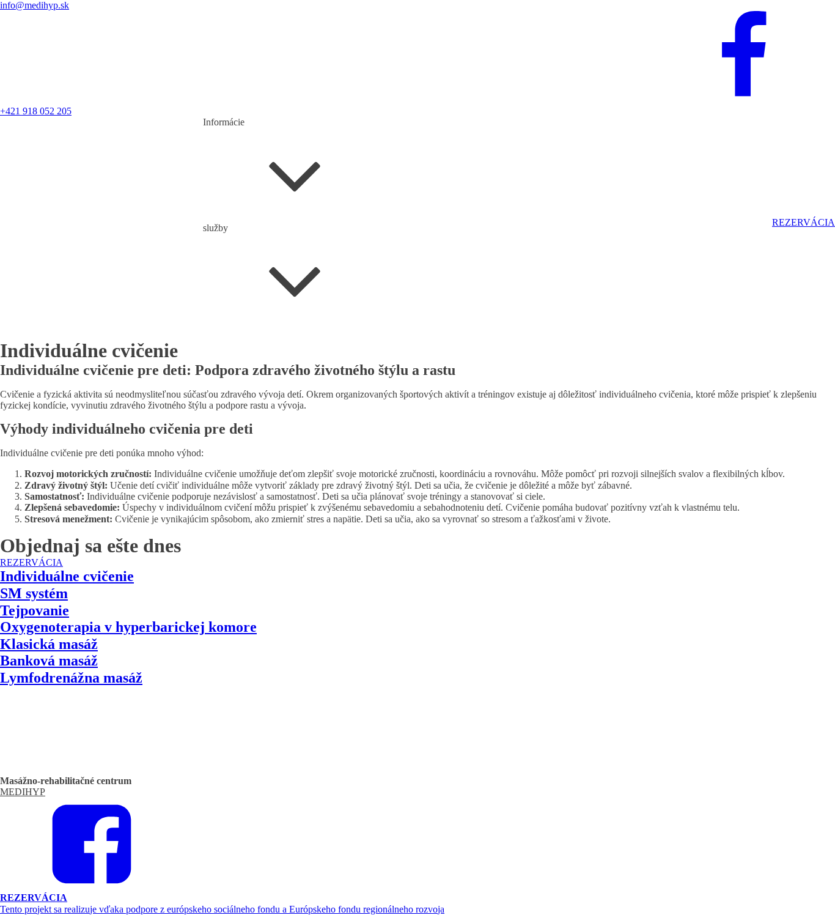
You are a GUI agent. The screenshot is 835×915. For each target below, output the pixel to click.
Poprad (216, 390)
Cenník (239, 239)
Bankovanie (226, 367)
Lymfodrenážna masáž (306, 344)
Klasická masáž (233, 344)
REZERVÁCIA (803, 222)
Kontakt (291, 239)
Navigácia (326, 239)
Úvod (214, 239)
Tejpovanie (224, 356)
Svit (238, 390)
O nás (264, 239)
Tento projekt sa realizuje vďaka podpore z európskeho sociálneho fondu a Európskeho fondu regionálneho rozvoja (222, 909)
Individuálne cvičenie (391, 344)
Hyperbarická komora (291, 367)
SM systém (267, 356)
